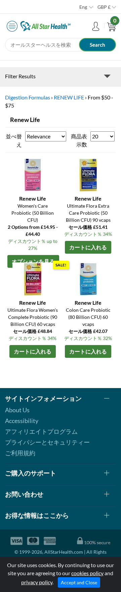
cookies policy (87, 573)
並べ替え (14, 140)
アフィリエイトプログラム (41, 431)
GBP (104, 7)
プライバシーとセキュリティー (47, 442)
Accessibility (21, 420)
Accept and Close (79, 582)
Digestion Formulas (27, 97)
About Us (17, 410)
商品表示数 (79, 140)
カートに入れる (88, 247)
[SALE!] (88, 278)
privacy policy (36, 582)
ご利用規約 (20, 453)
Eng (83, 7)
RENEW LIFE (69, 97)
